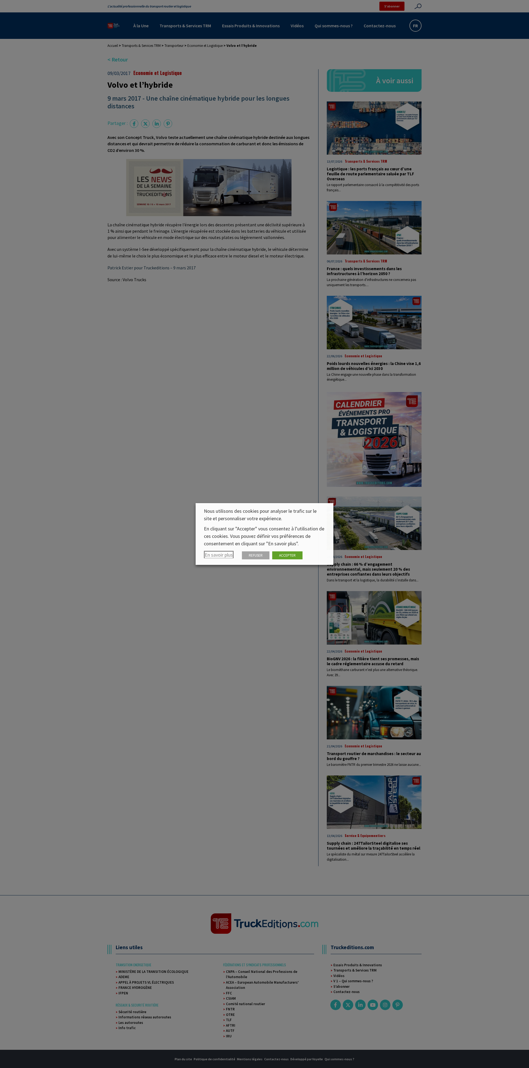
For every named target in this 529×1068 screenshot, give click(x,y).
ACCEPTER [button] (287, 555)
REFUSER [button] (256, 555)
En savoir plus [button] (219, 555)
